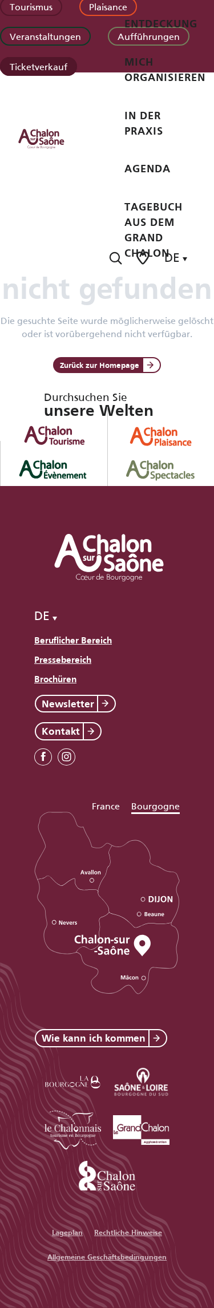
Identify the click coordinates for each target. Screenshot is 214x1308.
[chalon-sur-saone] (52, 138)
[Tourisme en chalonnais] (73, 1128)
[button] (115, 258)
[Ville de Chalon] (107, 1173)
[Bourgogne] (73, 1080)
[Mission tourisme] (141, 1080)
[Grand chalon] (141, 1128)
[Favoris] (144, 258)
